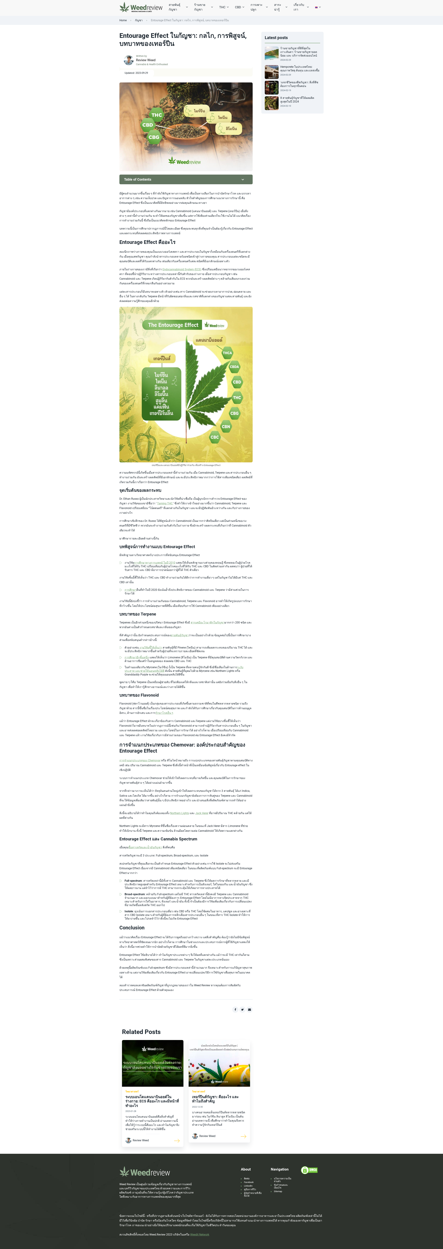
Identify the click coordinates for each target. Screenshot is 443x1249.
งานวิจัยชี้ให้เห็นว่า (150, 647)
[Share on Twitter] (242, 1009)
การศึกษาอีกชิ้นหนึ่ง (137, 657)
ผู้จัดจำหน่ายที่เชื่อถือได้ (253, 1194)
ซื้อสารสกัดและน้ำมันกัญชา (145, 847)
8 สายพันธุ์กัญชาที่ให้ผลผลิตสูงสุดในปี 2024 (297, 99)
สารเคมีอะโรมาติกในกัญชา (207, 622)
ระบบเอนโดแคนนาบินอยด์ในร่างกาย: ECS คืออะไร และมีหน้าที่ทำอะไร (152, 1101)
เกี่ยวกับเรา (299, 7)
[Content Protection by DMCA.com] (309, 1170)
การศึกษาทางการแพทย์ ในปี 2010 (154, 562)
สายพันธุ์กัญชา (174, 7)
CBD (238, 7)
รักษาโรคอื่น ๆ (164, 713)
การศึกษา (130, 589)
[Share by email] (249, 1009)
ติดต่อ (247, 1178)
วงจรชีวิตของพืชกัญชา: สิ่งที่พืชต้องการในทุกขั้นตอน (299, 84)
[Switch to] (316, 7)
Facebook (249, 1182)
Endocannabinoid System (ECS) (181, 269)
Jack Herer (201, 813)
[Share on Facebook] (235, 1009)
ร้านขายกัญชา (199, 7)
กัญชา (139, 20)
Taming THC (165, 503)
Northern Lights (179, 813)
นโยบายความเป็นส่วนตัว (282, 1180)
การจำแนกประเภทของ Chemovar (139, 760)
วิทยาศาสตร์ (132, 1091)
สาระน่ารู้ (277, 7)
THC (222, 7)
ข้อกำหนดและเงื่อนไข (281, 1186)
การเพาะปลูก (257, 7)
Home (123, 20)
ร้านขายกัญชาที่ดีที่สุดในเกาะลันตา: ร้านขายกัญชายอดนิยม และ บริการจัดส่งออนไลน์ (298, 52)
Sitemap (278, 1191)
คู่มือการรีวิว (250, 1189)
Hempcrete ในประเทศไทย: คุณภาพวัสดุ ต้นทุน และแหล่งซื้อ (299, 68)
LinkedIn (248, 1186)
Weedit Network (199, 1234)
